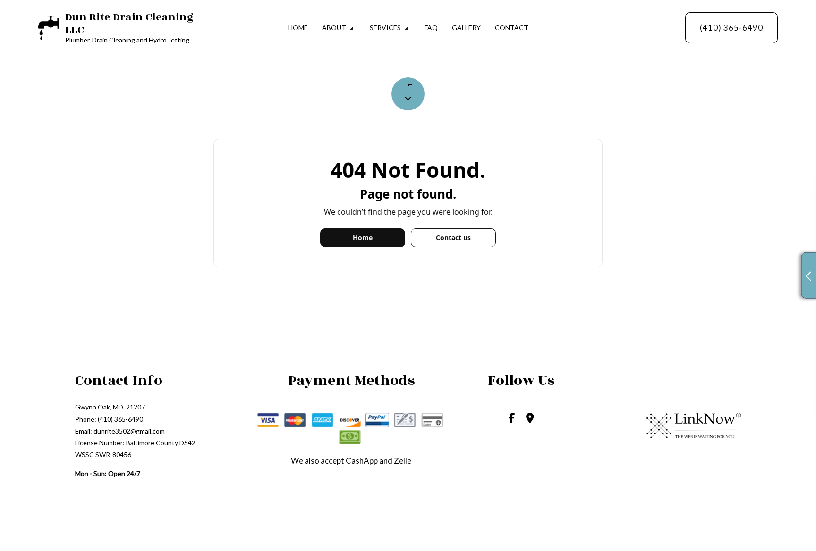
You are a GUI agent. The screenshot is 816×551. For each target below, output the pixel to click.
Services (385, 28)
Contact (511, 28)
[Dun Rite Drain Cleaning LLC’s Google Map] (530, 418)
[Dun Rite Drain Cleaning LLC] (48, 26)
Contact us (453, 237)
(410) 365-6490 (731, 28)
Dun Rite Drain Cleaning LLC (129, 23)
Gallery (466, 28)
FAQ (431, 28)
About (334, 28)
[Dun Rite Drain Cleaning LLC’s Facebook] (512, 418)
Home (298, 28)
